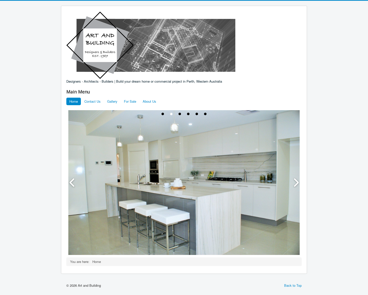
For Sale (130, 101)
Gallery (112, 101)
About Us (149, 101)
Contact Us (92, 101)
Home (73, 101)
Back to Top (293, 285)
